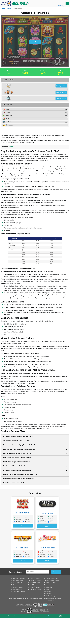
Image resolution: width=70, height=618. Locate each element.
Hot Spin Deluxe (22, 548)
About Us (49, 587)
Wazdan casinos (35, 578)
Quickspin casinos (36, 580)
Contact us (49, 585)
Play (23, 526)
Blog (47, 589)
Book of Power (22, 513)
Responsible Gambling (52, 580)
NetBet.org (61, 6)
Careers (48, 593)
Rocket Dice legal (47, 548)
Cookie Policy (51, 615)
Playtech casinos (18, 580)
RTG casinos (16, 585)
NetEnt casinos (17, 582)
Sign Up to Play (61, 86)
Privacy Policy (50, 582)
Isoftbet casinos (35, 585)
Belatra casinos (35, 582)
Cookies (48, 591)
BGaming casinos (18, 587)
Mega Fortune (47, 513)
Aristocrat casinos (36, 589)
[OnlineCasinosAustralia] (15, 3)
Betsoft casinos (35, 587)
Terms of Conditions (52, 578)
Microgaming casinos (19, 578)
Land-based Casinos (19, 591)
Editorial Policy (50, 596)
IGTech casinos (17, 589)
